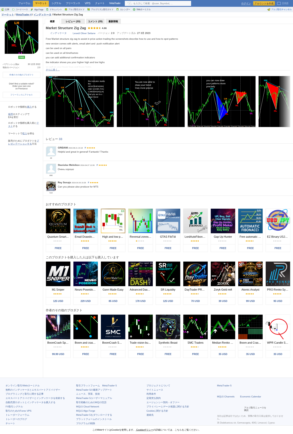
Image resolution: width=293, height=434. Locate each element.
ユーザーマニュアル (94, 398)
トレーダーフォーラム (17, 414)
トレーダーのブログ (16, 419)
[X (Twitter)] (230, 409)
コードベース (22, 9)
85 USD (113, 301)
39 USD (223, 301)
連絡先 (150, 414)
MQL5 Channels (226, 396)
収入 (24, 133)
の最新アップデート (94, 389)
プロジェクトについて (158, 385)
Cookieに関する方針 (157, 410)
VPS (87, 3)
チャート (10, 423)
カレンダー (125, 9)
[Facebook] (219, 409)
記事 (7, 9)
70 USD (195, 301)
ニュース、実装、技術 (88, 393)
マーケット (41, 3)
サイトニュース (154, 389)
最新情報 (113, 21)
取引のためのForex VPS (18, 410)
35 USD (223, 354)
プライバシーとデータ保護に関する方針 (167, 406)
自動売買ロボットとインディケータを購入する (30, 402)
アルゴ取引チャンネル (281, 9)
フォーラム (24, 3)
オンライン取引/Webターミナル (23, 385)
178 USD (140, 301)
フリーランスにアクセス (21, 95)
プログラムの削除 (85, 423)
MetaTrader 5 (224, 385)
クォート (100, 3)
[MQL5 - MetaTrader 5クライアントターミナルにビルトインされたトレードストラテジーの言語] (8, 3)
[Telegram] (224, 409)
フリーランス (73, 3)
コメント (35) (95, 21)
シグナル (56, 3)
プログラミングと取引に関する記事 (25, 393)
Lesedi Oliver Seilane (84, 33)
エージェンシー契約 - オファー (163, 402)
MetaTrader (114, 3)
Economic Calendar (250, 396)
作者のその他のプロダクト (21, 75)
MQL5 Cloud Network (87, 406)
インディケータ (58, 33)
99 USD (250, 301)
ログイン (246, 3)
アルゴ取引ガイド (76, 9)
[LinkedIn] (241, 409)
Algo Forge (38, 9)
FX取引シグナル (14, 406)
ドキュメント (56, 9)
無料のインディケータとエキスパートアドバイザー (33, 389)
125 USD (58, 301)
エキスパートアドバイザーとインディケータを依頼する (35, 398)
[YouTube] (235, 409)
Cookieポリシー (144, 429)
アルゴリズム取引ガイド (102, 9)
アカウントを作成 (264, 3)
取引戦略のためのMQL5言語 (91, 402)
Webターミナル (143, 9)
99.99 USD (58, 354)
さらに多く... (53, 69)
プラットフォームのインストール (94, 419)
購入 (29, 106)
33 (60, 139)
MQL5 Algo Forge (85, 410)
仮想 (10, 114)
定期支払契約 (153, 398)
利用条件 (151, 393)
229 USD (86, 301)
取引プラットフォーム (96, 385)
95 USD (278, 301)
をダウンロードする (94, 414)
